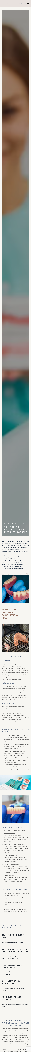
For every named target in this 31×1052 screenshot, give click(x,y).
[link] (9, 3)
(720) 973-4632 (11, 1049)
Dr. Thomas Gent (9, 833)
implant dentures (10, 760)
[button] (28, 3)
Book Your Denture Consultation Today (11, 613)
